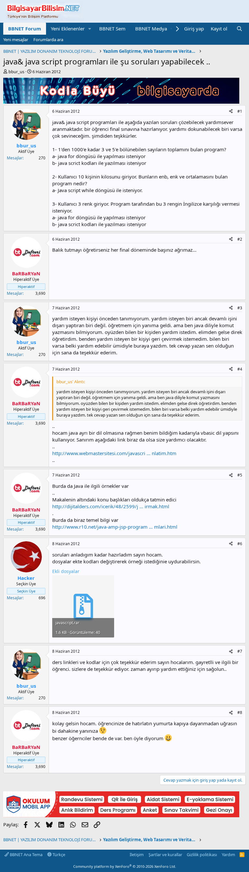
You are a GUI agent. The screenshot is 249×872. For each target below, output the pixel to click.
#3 (239, 308)
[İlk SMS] (121, 815)
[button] (89, 29)
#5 (239, 475)
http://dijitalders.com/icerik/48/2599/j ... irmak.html (110, 506)
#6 (239, 543)
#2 (239, 239)
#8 (239, 712)
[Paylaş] (231, 111)
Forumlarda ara (48, 39)
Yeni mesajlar (15, 39)
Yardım (228, 854)
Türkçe (58, 854)
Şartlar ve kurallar (165, 854)
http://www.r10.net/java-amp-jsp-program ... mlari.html (114, 526)
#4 (239, 369)
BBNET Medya (151, 28)
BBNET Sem (112, 28)
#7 (239, 651)
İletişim (137, 854)
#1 (239, 111)
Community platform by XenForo (124, 866)
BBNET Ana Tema (25, 854)
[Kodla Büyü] (121, 101)
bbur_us (16, 72)
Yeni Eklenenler (68, 28)
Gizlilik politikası (202, 854)
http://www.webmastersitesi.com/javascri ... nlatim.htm (114, 453)
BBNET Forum (24, 28)
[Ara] (239, 29)
